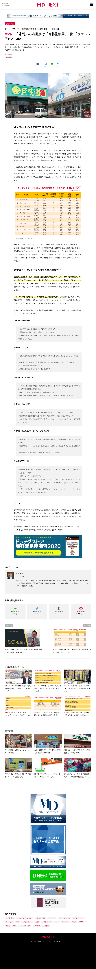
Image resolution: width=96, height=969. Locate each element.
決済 (37, 922)
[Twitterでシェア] (46, 65)
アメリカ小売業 (25, 926)
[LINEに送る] (52, 65)
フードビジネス (65, 918)
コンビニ (10, 922)
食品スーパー (48, 922)
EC (58, 922)
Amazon (37, 926)
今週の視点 (10, 24)
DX (18, 922)
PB (15, 926)
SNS (81, 922)
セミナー (52, 918)
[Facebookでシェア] (38, 65)
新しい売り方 (41, 918)
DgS (74, 922)
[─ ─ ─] (91, 4)
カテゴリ (66, 922)
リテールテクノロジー (25, 918)
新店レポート (28, 922)
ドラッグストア (79, 918)
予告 (8, 926)
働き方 (47, 926)
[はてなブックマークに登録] (58, 65)
